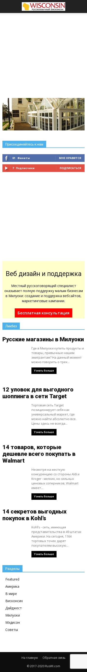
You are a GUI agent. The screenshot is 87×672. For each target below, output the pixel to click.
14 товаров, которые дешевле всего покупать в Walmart (38, 454)
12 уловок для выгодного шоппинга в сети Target (37, 393)
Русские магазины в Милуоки (43, 339)
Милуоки (12, 615)
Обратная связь (54, 658)
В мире (11, 593)
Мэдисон (12, 622)
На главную (30, 658)
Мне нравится (70, 158)
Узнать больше (44, 370)
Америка (12, 586)
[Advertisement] (43, 49)
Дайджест (13, 608)
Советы (11, 629)
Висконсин (14, 601)
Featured (12, 579)
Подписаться (70, 168)
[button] (80, 6)
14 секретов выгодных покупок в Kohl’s (34, 515)
